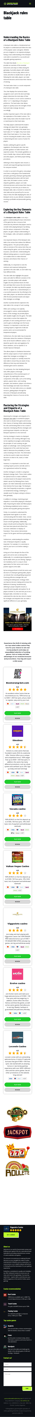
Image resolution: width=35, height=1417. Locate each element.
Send (27, 1388)
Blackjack (11, 1346)
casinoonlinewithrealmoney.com (13, 1398)
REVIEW (17, 718)
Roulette (11, 1326)
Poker (10, 1335)
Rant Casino (12, 1294)
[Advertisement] (17, 1199)
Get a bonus (11, 1235)
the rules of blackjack (23, 63)
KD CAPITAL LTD (25, 1401)
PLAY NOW (17, 713)
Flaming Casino (13, 1311)
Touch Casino (12, 1304)
